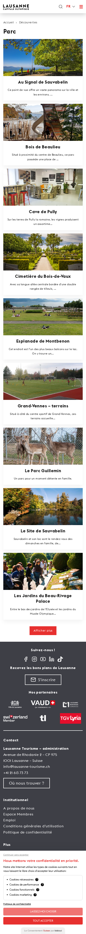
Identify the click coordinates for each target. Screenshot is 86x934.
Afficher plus (43, 630)
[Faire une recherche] (60, 6)
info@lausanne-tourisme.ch (26, 766)
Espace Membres (18, 814)
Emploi (9, 820)
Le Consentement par (43, 930)
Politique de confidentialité (27, 832)
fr (68, 6)
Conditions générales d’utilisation (33, 826)
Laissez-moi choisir (43, 911)
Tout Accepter (43, 920)
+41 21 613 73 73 (15, 772)
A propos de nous (19, 808)
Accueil (8, 22)
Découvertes (28, 22)
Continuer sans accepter (16, 855)
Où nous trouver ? (26, 783)
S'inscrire (47, 679)
